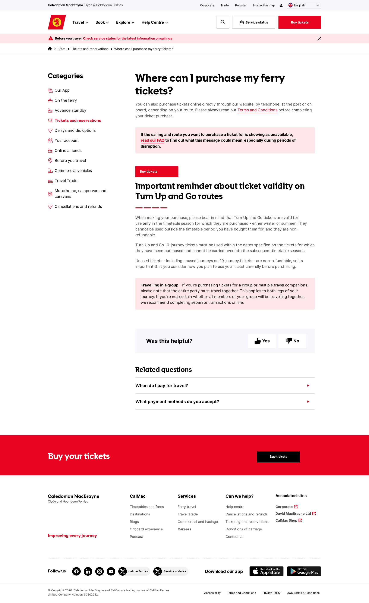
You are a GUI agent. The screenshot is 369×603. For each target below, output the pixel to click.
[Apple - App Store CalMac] (266, 571)
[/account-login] (281, 5)
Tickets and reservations (89, 49)
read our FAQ (152, 140)
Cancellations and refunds (247, 514)
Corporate (207, 5)
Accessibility (212, 592)
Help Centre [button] (153, 22)
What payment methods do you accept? (177, 401)
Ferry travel (187, 507)
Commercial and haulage (198, 521)
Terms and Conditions (257, 110)
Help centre (235, 507)
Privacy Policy (271, 592)
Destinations (140, 514)
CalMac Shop (286, 520)
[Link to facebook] (76, 571)
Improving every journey (72, 536)
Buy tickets (300, 22)
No (296, 340)
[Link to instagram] (99, 571)
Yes (266, 340)
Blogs (134, 521)
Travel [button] (78, 22)
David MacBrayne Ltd (293, 513)
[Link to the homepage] (87, 498)
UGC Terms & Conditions (303, 592)
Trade (225, 5)
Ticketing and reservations (247, 521)
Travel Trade (188, 514)
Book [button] (100, 22)
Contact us (234, 536)
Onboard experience (146, 529)
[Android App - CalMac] (304, 571)
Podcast (136, 536)
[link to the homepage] (50, 48)
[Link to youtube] (111, 571)
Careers (184, 529)
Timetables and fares (147, 507)
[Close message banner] (319, 39)
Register (241, 5)
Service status (257, 22)
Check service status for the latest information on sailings (127, 38)
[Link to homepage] (57, 22)
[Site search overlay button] (223, 22)
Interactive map (264, 5)
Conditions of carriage (244, 529)
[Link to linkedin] (88, 571)
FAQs (61, 49)
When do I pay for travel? (161, 385)
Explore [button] (123, 22)
